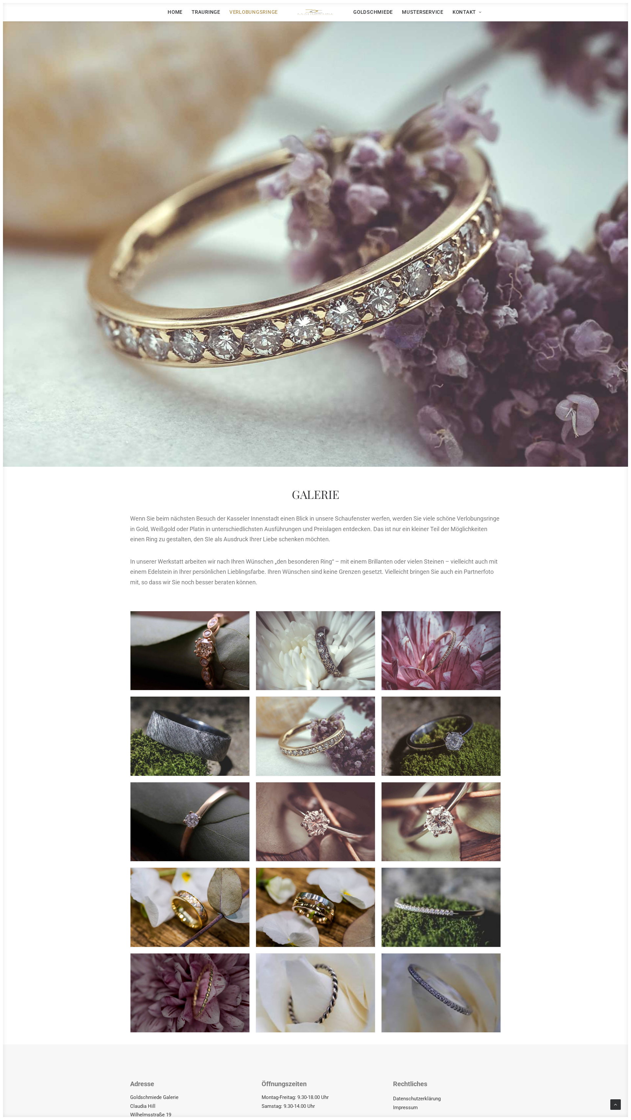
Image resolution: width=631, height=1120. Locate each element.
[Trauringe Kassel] (315, 12)
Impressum (405, 1107)
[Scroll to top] (615, 1104)
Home (175, 12)
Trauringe (206, 12)
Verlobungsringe (253, 12)
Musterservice (422, 12)
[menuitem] (175, 12)
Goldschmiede (373, 12)
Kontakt (464, 12)
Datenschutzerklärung (417, 1099)
